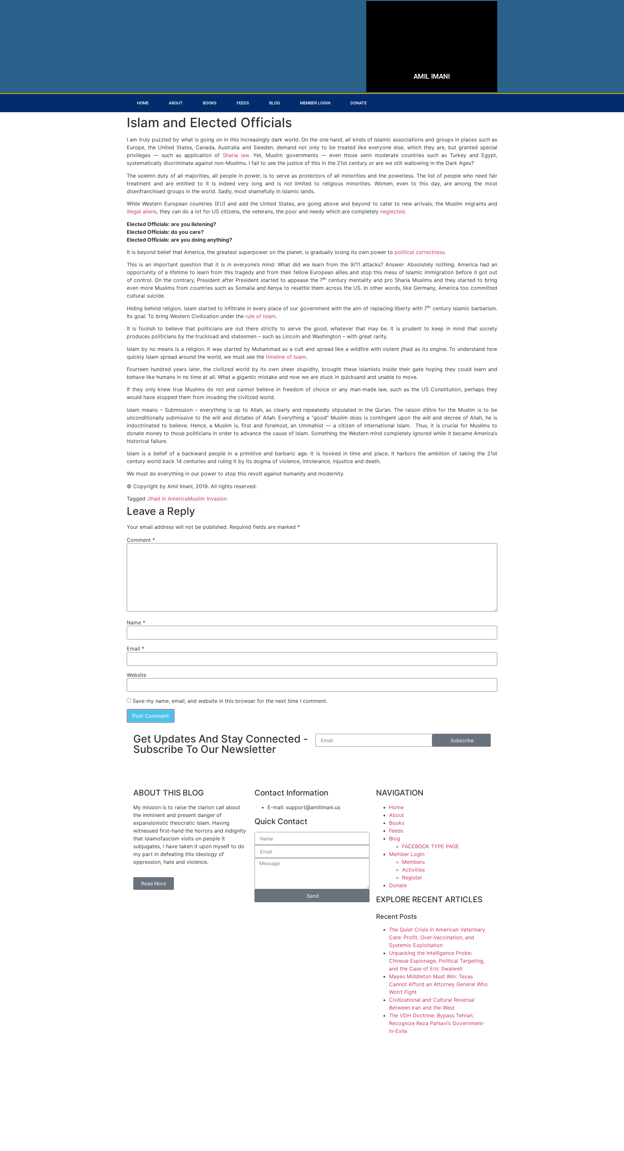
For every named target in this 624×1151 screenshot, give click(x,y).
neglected (392, 211)
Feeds (243, 102)
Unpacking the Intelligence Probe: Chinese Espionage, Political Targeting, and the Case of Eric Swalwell (437, 961)
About (176, 102)
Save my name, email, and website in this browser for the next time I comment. (230, 700)
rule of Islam (260, 316)
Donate (358, 102)
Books (209, 102)
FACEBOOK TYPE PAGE (430, 846)
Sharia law (236, 155)
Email (135, 648)
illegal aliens (142, 211)
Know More (405, 69)
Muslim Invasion (207, 498)
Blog (274, 102)
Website (136, 674)
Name (136, 622)
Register (412, 877)
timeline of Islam (286, 357)
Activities (413, 869)
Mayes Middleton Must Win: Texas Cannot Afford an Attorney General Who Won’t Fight (438, 984)
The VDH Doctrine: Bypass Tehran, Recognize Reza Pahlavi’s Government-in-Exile (437, 1023)
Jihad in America (167, 498)
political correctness (420, 252)
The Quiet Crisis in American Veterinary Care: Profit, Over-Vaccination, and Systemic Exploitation (437, 937)
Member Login (315, 102)
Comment (141, 539)
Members (413, 862)
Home (143, 102)
